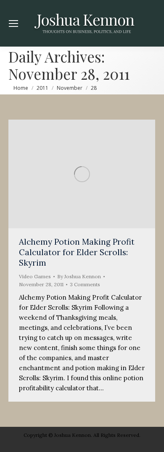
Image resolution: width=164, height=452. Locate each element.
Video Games (35, 276)
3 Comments (85, 284)
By (79, 276)
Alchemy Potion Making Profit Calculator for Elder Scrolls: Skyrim (77, 252)
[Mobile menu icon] (13, 23)
